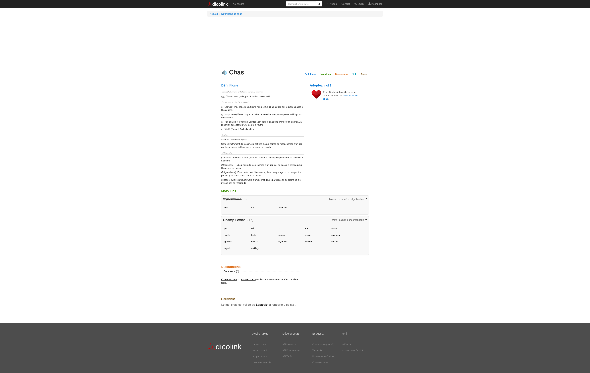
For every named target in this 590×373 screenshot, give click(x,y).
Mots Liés (326, 74)
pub (226, 228)
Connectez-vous (229, 279)
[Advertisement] (295, 41)
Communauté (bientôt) (323, 344)
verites (334, 241)
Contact (345, 4)
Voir (354, 74)
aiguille (227, 248)
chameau (335, 234)
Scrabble (262, 304)
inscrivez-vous (248, 279)
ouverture (282, 207)
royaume (282, 241)
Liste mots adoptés (261, 362)
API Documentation (291, 350)
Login (360, 4)
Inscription (377, 4)
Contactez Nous (320, 362)
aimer (334, 228)
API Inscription (289, 344)
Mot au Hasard (259, 350)
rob (279, 228)
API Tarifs (287, 356)
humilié (254, 241)
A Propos (332, 4)
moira (227, 234)
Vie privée (317, 350)
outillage (255, 248)
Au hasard (238, 4)
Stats (364, 74)
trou (253, 207)
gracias (228, 241)
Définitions (310, 74)
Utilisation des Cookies (323, 356)
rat (252, 228)
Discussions (341, 74)
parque (281, 234)
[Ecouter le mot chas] (224, 73)
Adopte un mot (259, 356)
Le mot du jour (259, 344)
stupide (308, 241)
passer (308, 234)
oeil (226, 207)
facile (253, 234)
